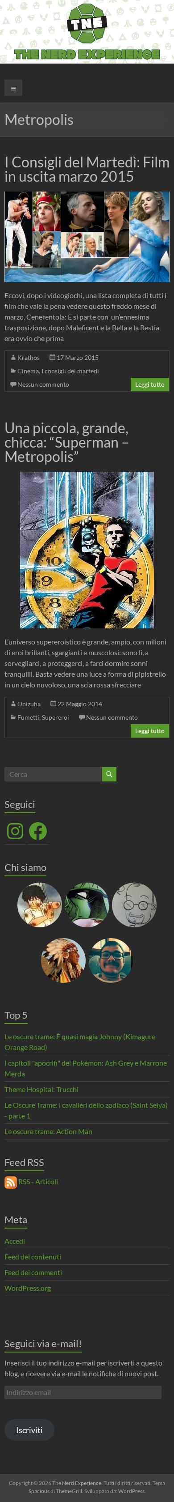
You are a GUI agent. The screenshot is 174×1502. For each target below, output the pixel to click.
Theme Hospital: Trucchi (41, 1089)
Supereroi (55, 717)
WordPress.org (27, 1288)
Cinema (28, 371)
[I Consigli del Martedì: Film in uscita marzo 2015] (87, 196)
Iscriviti (29, 1430)
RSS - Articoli (37, 1181)
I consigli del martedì (70, 371)
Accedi (14, 1241)
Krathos (28, 357)
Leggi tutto (150, 384)
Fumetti (28, 717)
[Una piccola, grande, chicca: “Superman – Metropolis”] (87, 476)
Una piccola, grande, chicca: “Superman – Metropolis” (66, 442)
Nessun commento (43, 384)
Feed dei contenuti (32, 1256)
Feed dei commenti (33, 1272)
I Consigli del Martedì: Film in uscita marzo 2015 (87, 169)
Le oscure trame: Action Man (48, 1131)
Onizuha (29, 704)
